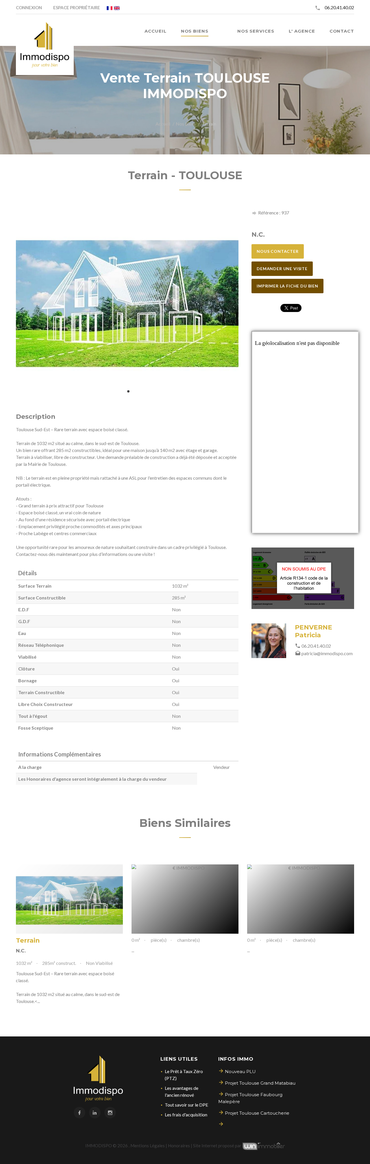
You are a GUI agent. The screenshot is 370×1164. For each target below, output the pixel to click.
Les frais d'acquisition (186, 1114)
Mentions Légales (147, 1145)
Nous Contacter (278, 251)
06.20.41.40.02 (339, 7)
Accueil (163, 123)
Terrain (28, 940)
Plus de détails (69, 899)
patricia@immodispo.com (327, 653)
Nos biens (186, 123)
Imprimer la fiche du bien (287, 285)
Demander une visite (282, 268)
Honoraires (179, 1145)
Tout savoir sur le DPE (186, 1104)
